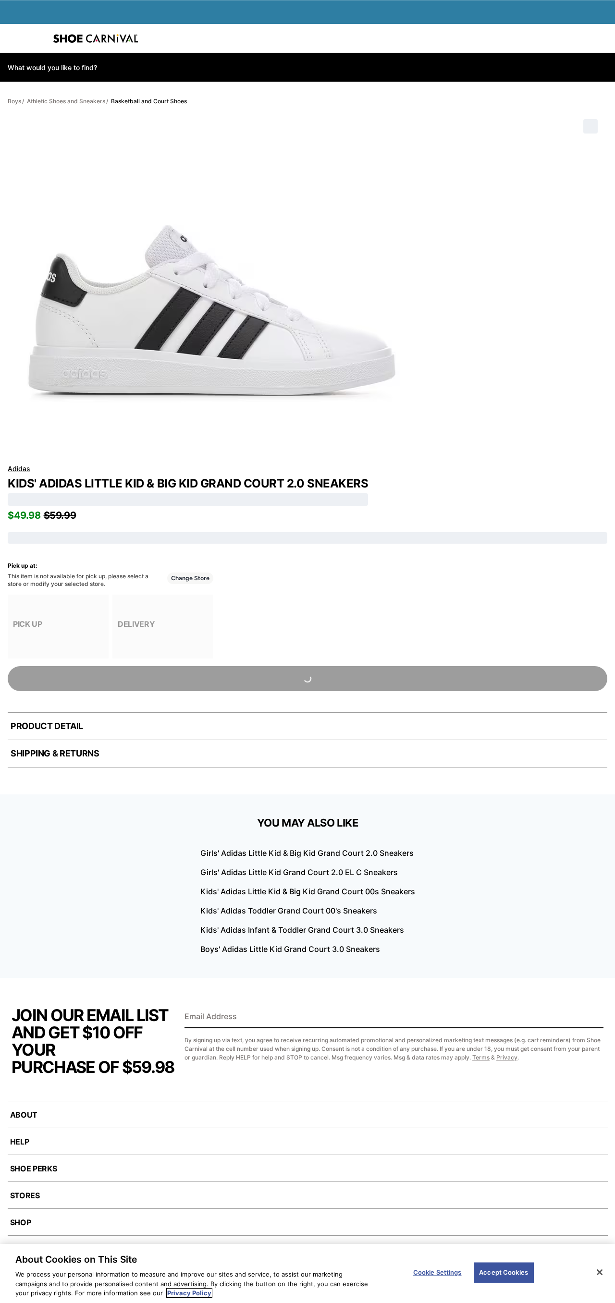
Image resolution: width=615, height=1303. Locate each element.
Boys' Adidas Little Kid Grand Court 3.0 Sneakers (290, 949)
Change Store (190, 578)
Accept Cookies (503, 1272)
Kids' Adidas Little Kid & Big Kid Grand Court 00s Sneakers (307, 891)
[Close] (599, 1272)
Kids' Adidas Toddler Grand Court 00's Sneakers (288, 910)
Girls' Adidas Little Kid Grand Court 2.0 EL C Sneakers (299, 872)
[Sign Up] (592, 1017)
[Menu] (14, 38)
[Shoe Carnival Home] (95, 38)
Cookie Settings (437, 1272)
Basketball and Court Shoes (149, 101)
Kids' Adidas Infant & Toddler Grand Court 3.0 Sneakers (302, 930)
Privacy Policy (189, 1293)
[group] (58, 626)
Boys (14, 101)
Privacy (506, 1057)
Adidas (19, 468)
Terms (481, 1057)
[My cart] (602, 38)
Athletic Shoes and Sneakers (66, 101)
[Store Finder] (37, 38)
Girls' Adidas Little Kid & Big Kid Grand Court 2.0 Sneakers (307, 853)
